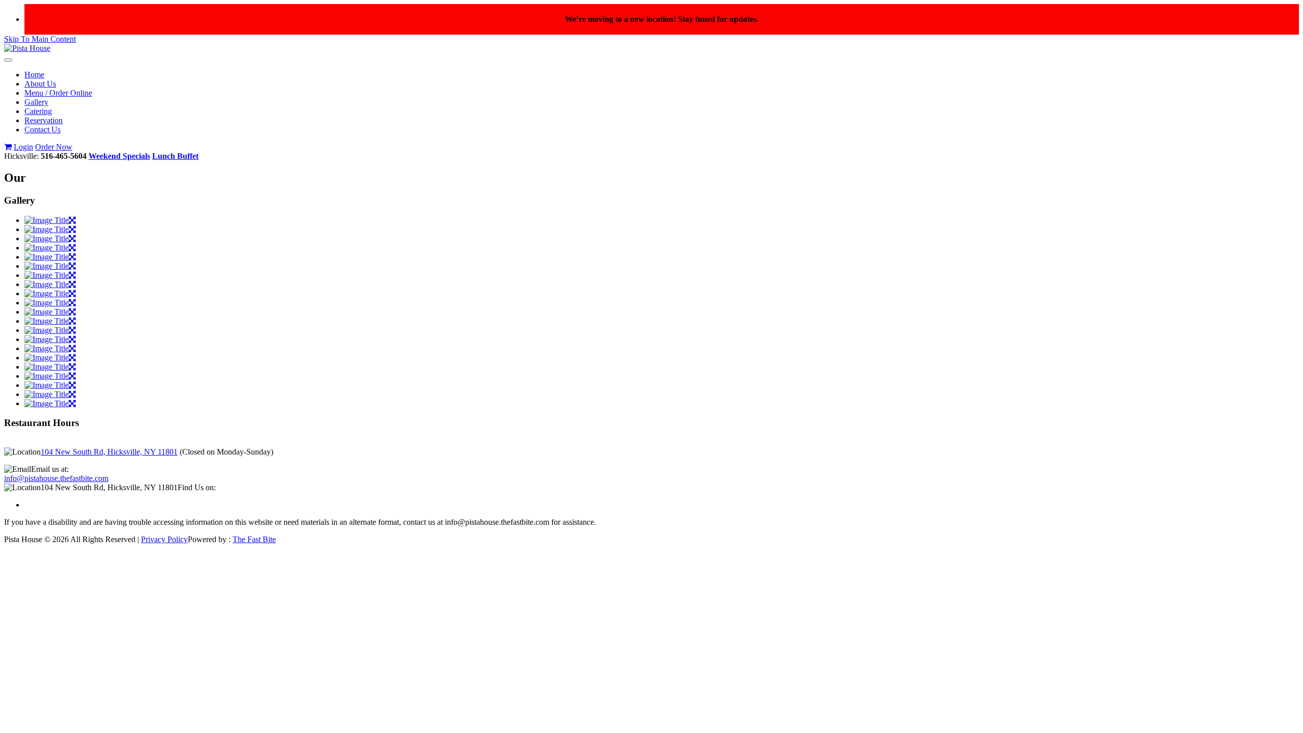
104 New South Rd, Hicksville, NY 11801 (109, 451)
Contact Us (42, 129)
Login (23, 147)
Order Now (53, 147)
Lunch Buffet (175, 156)
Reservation (43, 120)
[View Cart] (8, 147)
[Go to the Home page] (27, 48)
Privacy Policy (164, 539)
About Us (40, 83)
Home (34, 74)
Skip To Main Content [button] (40, 39)
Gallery (36, 102)
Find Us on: (197, 487)
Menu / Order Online (58, 93)
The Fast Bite (254, 539)
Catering (38, 111)
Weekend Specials (119, 156)
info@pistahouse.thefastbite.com (56, 478)
